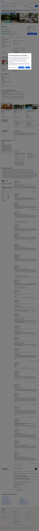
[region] (19, 61)
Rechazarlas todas (21, 67)
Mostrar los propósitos (12, 67)
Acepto (28, 67)
